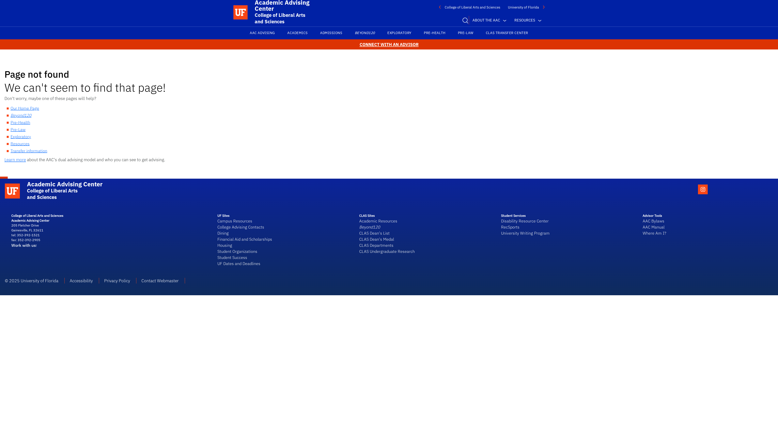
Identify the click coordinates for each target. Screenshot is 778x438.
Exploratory (399, 33)
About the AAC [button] (486, 20)
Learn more (15, 159)
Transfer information (29, 151)
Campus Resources (234, 221)
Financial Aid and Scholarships (244, 239)
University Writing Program (525, 233)
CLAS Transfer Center (507, 33)
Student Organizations (237, 251)
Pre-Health (434, 33)
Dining (223, 233)
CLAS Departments (376, 245)
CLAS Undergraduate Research (387, 251)
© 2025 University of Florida (31, 280)
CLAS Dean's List (374, 233)
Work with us (23, 245)
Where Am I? (654, 233)
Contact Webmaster (160, 280)
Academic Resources (378, 221)
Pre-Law (465, 33)
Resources (20, 143)
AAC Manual (654, 227)
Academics (297, 33)
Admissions (331, 33)
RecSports (510, 227)
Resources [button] (524, 20)
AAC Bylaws (653, 221)
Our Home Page (25, 108)
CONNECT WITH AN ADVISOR (389, 44)
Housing (224, 245)
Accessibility (81, 280)
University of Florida (523, 7)
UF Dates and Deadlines (238, 263)
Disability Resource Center (525, 221)
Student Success (232, 257)
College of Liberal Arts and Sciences (472, 7)
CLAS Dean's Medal (376, 239)
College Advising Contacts (240, 227)
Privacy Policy (117, 280)
